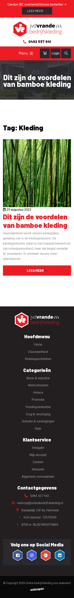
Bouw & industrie (38, 378)
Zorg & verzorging (38, 414)
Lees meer (35, 11)
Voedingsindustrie (38, 407)
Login (55, 53)
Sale (38, 428)
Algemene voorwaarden (38, 476)
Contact (38, 462)
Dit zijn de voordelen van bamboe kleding (35, 220)
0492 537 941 (39, 496)
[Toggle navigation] (31, 53)
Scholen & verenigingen (38, 421)
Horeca (38, 392)
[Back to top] (66, 590)
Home (38, 344)
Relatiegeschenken (38, 359)
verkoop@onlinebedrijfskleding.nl (39, 503)
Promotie (38, 399)
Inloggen (38, 448)
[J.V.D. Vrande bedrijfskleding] (37, 29)
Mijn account (38, 455)
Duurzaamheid (38, 352)
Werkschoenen (38, 385)
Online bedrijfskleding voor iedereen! (48, 583)
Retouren (38, 469)
